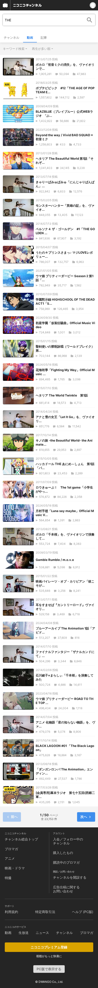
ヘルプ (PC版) (82, 912)
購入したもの (63, 853)
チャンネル (11, 37)
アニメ (10, 858)
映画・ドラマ (15, 868)
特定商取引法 (45, 912)
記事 (44, 37)
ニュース (42, 933)
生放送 (24, 933)
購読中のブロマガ (66, 862)
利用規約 (11, 912)
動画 (30, 37)
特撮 (8, 878)
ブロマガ (11, 849)
